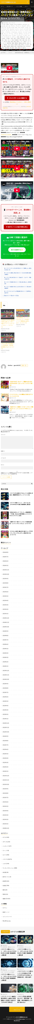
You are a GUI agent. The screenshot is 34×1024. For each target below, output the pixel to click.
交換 (18, 36)
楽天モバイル (6, 876)
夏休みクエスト (11, 947)
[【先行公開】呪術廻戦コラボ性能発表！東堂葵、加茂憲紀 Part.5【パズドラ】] (7, 338)
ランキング (26, 33)
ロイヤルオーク (7, 36)
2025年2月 (5, 609)
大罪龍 (18, 38)
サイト (2, 464)
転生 (24, 46)
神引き (22, 44)
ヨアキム (21, 33)
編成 (5, 46)
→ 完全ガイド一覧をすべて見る (11, 295)
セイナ (3, 30)
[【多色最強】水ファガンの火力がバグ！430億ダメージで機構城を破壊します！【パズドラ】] (23, 313)
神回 (19, 44)
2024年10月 (6, 626)
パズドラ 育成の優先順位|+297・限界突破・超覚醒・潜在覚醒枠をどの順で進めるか (24, 999)
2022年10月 (6, 732)
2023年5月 (5, 701)
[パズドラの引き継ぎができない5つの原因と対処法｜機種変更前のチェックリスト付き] (5, 496)
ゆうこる (8, 25)
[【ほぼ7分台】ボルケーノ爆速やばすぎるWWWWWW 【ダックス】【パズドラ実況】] (5, 384)
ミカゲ (4, 863)
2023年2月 (5, 714)
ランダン (14, 35)
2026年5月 (5, 565)
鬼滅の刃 (20, 47)
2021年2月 (5, 819)
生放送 (12, 44)
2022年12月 (6, 723)
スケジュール (27, 947)
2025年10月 (6, 574)
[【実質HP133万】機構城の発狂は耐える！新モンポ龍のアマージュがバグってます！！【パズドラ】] (7, 314)
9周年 (7, 24)
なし (29, 24)
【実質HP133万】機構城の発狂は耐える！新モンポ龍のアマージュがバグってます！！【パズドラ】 (7, 323)
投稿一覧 (24, 365)
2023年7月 (5, 692)
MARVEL (19, 24)
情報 (20, 39)
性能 (13, 39)
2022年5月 (5, 753)
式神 (29, 38)
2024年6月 (5, 644)
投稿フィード (6, 912)
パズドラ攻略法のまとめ (21, 1017)
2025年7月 (5, 587)
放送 (26, 39)
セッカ (7, 30)
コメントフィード (7, 916)
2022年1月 (5, 771)
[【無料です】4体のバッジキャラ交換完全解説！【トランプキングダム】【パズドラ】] (5, 525)
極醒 (13, 43)
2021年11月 (6, 780)
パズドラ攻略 (19, 6)
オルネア (24, 25)
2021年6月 (5, 802)
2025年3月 (5, 605)
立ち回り (27, 44)
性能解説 (16, 39)
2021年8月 (5, 793)
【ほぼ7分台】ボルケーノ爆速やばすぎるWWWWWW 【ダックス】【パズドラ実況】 (21, 383)
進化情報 (7, 47)
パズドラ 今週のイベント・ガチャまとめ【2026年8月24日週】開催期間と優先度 (8, 952)
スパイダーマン (27, 29)
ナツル (26, 30)
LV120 (15, 24)
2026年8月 (5, 552)
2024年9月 (5, 631)
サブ (8, 29)
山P (26, 38)
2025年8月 (5, 583)
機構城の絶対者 (22, 43)
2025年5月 (5, 596)
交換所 (21, 36)
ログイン (5, 907)
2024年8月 (5, 635)
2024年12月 (6, 618)
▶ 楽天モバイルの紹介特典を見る (17, 227)
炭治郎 (4, 881)
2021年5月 (5, 806)
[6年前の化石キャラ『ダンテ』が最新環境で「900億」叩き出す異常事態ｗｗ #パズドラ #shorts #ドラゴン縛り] (5, 515)
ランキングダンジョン (8, 868)
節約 (4, 890)
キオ (16, 27)
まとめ (3, 25)
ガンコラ (4, 27)
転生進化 (28, 46)
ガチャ (26, 6)
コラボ (26, 27)
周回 (15, 38)
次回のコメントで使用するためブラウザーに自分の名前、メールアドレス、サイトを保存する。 (17, 473)
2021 (4, 24)
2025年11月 (6, 569)
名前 (3, 451)
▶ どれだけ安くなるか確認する (17, 98)
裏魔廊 (12, 46)
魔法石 (24, 47)
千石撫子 (8, 38)
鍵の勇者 (12, 47)
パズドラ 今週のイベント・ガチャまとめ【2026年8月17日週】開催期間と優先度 (25, 952)
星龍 (12, 41)
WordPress (17, 1020)
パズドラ (13, 22)
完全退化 (22, 38)
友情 (12, 38)
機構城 (16, 43)
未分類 (4, 872)
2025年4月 (5, 600)
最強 (15, 41)
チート (17, 30)
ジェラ (21, 29)
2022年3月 (5, 762)
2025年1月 (5, 613)
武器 (28, 43)
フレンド (6, 33)
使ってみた (26, 36)
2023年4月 (5, 705)
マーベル (11, 33)
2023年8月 (5, 688)
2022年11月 (6, 727)
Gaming (11, 24)
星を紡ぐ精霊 (7, 41)
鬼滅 (16, 47)
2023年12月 (6, 670)
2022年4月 (5, 758)
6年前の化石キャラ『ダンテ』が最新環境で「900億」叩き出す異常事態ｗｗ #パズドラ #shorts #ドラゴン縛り (21, 514)
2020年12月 (6, 828)
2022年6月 (5, 749)
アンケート (18, 25)
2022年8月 (5, 740)
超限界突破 (20, 46)
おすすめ (25, 24)
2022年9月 (5, 736)
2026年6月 (5, 561)
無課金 (5, 44)
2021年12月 (6, 775)
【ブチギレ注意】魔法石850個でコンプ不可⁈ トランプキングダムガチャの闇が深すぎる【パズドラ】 (21, 533)
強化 (6, 39)
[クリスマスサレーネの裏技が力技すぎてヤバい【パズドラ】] (5, 397)
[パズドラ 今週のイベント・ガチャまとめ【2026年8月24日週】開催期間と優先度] (5, 506)
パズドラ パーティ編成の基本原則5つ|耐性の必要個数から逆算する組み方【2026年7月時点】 (8, 999)
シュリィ (17, 29)
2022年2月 (5, 767)
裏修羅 (8, 46)
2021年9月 (5, 788)
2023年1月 (5, 718)
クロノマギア (21, 27)
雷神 (4, 894)
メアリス (16, 33)
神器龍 (16, 44)
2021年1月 (5, 823)
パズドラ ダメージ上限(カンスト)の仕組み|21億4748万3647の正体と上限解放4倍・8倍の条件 (25, 974)
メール (3, 458)
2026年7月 (5, 556)
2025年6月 (5, 591)
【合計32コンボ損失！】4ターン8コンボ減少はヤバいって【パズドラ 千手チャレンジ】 (21, 408)
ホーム (2, 6)
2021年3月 (5, 815)
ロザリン (14, 36)
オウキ (4, 837)
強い (3, 39)
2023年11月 (6, 675)
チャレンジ (12, 30)
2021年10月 (6, 784)
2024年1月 (5, 666)
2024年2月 (5, 661)
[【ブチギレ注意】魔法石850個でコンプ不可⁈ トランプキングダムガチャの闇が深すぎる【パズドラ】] (5, 534)
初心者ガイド (10, 6)
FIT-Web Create (20, 1019)
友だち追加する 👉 (17, 250)
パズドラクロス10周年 (9, 972)
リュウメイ (19, 35)
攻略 (23, 39)
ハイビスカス (14, 32)
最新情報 (9, 43)
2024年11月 (6, 622)
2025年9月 (5, 578)
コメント (3, 434)
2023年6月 (5, 697)
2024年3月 (5, 657)
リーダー (25, 35)
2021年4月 (5, 810)
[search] (32, 483)
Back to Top (17, 1009)
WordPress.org (6, 921)
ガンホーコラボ (10, 27)
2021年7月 (5, 797)
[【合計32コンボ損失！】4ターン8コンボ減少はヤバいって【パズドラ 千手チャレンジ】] (5, 410)
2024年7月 (5, 640)
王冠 (9, 44)
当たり (9, 39)
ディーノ (22, 30)
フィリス (25, 32)
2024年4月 (5, 653)
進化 (3, 47)
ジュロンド (5, 846)
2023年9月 (5, 683)
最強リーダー (20, 41)
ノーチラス (7, 32)
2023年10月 (6, 679)
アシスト (13, 25)
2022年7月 (5, 745)
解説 (15, 46)
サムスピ (12, 29)
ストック (5, 850)
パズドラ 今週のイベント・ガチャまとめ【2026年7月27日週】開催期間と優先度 (8, 977)
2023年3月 (5, 710)
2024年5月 (5, 648)
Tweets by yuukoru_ (6, 134)
